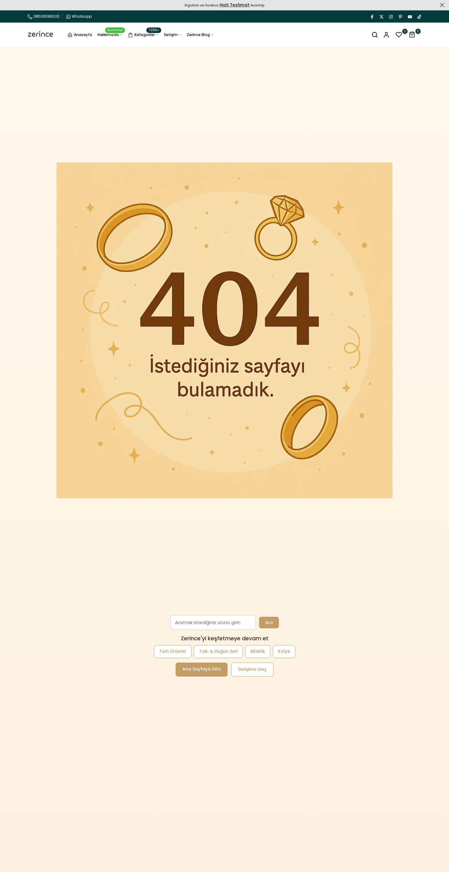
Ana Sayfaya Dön (201, 669)
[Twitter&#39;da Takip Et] (381, 16)
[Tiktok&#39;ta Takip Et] (419, 16)
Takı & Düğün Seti (218, 651)
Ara (269, 622)
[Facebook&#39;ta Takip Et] (371, 16)
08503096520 (46, 16)
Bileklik (257, 651)
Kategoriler (146, 34)
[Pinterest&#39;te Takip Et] (400, 16)
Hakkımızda (110, 34)
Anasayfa (83, 34)
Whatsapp (82, 16)
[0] (399, 34)
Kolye (284, 651)
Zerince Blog (198, 34)
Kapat (7, 5)
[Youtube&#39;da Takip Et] (409, 16)
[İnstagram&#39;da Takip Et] (390, 16)
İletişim (171, 34)
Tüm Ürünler (172, 651)
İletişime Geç (252, 669)
